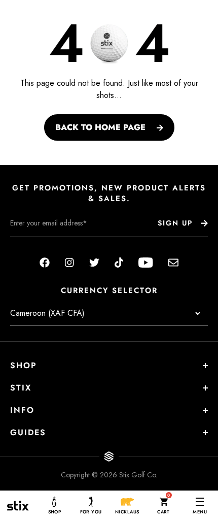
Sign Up (175, 223)
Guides (28, 432)
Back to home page (100, 127)
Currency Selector (109, 290)
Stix (20, 388)
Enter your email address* (42, 245)
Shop (23, 365)
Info (22, 410)
